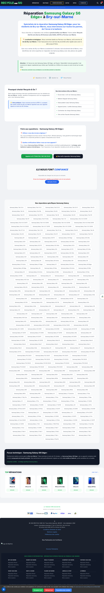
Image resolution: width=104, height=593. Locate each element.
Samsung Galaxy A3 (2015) (36, 340)
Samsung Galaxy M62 (72, 367)
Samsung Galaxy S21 (35, 253)
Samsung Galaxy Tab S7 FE (36, 215)
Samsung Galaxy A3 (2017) (87, 336)
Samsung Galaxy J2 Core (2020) (17, 420)
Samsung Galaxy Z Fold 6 (68, 427)
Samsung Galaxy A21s (83, 302)
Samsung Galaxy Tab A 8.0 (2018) (40, 222)
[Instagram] (52, 521)
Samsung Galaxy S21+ (20, 253)
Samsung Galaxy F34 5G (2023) (43, 363)
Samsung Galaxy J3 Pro (18, 416)
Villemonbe (69, 584)
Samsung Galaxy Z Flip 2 (85, 435)
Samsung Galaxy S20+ (84, 253)
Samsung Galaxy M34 (51, 374)
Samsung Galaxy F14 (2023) (61, 359)
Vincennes (51, 584)
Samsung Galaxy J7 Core (68, 397)
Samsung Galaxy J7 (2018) (85, 401)
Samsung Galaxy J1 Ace (18, 427)
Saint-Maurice (75, 584)
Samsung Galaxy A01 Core (67, 321)
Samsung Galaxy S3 (31, 275)
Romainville (92, 584)
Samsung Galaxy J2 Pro (86, 416)
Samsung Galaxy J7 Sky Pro (20, 397)
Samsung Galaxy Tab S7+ (18, 215)
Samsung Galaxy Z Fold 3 (36, 431)
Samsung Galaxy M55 (14, 370)
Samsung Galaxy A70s (83, 279)
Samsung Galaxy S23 (84, 245)
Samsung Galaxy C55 (60, 348)
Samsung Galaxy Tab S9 (69, 215)
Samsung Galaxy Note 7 (36, 344)
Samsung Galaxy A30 (21, 298)
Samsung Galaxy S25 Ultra (83, 237)
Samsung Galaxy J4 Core (18, 412)
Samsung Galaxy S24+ (84, 241)
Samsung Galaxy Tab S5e (34, 211)
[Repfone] (52, 545)
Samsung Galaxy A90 (73, 275)
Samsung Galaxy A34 (29, 294)
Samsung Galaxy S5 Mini (84, 268)
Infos (74, 3)
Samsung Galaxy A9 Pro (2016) (41, 325)
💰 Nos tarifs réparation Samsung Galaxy (68, 156)
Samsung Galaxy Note (31, 348)
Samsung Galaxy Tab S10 (85, 215)
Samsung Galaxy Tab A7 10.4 (17, 230)
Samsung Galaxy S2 (46, 275)
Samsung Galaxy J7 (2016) (36, 405)
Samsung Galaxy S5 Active (67, 268)
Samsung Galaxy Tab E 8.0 (68, 234)
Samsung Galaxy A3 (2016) (18, 340)
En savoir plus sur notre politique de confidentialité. (87, 586)
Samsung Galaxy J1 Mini (69, 424)
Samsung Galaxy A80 (88, 275)
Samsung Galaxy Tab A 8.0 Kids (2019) (84, 222)
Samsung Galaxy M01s (20, 393)
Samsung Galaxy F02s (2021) (69, 351)
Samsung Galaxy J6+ (70, 405)
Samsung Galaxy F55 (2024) (80, 363)
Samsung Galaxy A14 (15, 310)
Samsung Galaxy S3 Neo (83, 272)
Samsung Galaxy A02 (51, 321)
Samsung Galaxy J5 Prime (36, 408)
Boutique (45, 3)
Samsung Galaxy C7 (75, 348)
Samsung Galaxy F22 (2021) (43, 355)
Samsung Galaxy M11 (59, 386)
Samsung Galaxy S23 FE (35, 245)
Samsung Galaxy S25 (35, 241)
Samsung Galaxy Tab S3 (88, 207)
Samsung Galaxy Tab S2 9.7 (71, 207)
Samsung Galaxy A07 (36, 313)
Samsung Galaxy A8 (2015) (70, 329)
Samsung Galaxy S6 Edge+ (85, 264)
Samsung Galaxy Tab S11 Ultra (40, 218)
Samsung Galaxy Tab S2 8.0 (52, 207)
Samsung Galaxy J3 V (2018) (50, 412)
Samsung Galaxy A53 (81, 283)
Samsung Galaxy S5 (20, 272)
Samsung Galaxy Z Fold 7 (52, 427)
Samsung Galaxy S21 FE (67, 249)
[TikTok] (53, 521)
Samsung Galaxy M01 (35, 393)
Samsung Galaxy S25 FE (48, 237)
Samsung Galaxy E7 (33, 237)
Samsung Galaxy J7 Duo (84, 393)
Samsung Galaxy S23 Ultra (52, 245)
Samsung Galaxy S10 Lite (37, 256)
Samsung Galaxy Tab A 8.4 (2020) (20, 226)
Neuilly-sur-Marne (62, 584)
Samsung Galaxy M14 (14, 386)
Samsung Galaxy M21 (44, 382)
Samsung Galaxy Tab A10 (34, 234)
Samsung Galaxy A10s (73, 310)
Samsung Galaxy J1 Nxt (34, 424)
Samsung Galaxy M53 (44, 370)
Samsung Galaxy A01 (83, 321)
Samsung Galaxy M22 (14, 382)
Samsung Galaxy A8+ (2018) (16, 329)
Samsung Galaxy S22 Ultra (20, 249)
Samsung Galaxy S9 (36, 260)
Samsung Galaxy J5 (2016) (71, 408)
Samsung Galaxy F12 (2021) (88, 351)
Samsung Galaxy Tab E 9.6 (86, 234)
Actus (67, 3)
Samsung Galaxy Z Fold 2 (52, 431)
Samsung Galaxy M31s (21, 378)
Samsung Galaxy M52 (59, 370)
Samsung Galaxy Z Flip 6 (19, 435)
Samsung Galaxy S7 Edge (36, 264)
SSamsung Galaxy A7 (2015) (55, 332)
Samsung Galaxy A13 (29, 310)
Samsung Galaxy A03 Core (68, 317)
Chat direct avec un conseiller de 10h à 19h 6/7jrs (52, 7)
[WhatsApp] (49, 521)
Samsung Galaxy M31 (36, 378)
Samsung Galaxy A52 (53, 287)
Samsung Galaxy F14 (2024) (18, 367)
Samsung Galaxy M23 (82, 378)
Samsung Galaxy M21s (29, 382)
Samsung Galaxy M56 (87, 367)
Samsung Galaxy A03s (84, 317)
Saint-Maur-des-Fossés (84, 584)
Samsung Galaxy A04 (52, 317)
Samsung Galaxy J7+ (17, 401)
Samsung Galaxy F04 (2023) (43, 359)
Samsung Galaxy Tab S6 (51, 211)
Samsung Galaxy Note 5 (52, 344)
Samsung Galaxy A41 (59, 291)
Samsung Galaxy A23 (37, 302)
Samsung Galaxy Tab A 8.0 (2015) (78, 218)
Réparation (35, 3)
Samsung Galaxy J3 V (67, 412)
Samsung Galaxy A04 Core (20, 317)
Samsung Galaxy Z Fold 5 (85, 427)
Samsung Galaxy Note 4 (68, 344)
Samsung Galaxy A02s (36, 321)
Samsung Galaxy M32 (82, 374)
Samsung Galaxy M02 (82, 389)
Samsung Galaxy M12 (44, 386)
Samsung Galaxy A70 (22, 283)
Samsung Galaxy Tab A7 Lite (54, 230)
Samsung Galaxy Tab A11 (51, 234)
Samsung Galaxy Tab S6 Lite (69, 211)
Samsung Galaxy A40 (74, 291)
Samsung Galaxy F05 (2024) (37, 367)
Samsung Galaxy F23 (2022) (79, 355)
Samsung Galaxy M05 (51, 389)
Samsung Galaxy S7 (52, 264)
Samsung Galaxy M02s (67, 389)
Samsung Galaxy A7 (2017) (19, 332)
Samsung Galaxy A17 (60, 306)
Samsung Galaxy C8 (89, 348)
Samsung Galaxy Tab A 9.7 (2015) (41, 226)
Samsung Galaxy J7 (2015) (54, 405)
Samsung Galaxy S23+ (69, 245)
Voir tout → (95, 472)
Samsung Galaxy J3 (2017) (69, 416)
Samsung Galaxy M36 (21, 374)
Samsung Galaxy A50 (30, 291)
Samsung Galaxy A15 (89, 306)
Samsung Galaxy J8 (50, 393)
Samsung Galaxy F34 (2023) (23, 363)
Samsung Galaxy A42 (44, 291)
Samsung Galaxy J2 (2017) (88, 420)
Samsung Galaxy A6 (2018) (16, 336)
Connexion (83, 2)
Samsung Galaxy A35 (14, 294)
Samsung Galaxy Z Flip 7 (85, 431)
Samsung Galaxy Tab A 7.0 (59, 218)
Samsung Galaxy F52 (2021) (24, 355)
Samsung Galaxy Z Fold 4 (19, 431)
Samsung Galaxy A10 (22, 313)
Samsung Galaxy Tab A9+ (17, 234)
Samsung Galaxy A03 (20, 321)
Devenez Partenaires (52, 549)
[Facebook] (51, 521)
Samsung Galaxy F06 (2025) (55, 367)
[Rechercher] (97, 2)
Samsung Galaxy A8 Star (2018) (62, 325)
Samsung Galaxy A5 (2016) (52, 336)
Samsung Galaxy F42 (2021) (61, 355)
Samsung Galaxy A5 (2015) (70, 336)
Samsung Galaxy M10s (74, 386)
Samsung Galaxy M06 (36, 389)
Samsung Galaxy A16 (75, 306)
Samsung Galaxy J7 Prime (67, 401)
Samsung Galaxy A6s (71, 332)
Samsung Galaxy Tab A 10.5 (36, 230)
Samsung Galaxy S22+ (36, 249)
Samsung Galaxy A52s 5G (20, 287)
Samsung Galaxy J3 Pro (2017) (84, 412)
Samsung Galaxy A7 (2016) (37, 332)
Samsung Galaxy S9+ (21, 260)
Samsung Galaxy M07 (21, 389)
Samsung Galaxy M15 (89, 382)
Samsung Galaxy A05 (82, 313)
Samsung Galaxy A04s (36, 317)
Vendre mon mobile (57, 2)
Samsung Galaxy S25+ (20, 241)
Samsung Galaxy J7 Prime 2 (50, 401)
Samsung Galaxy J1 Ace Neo (86, 424)
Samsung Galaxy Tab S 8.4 (16, 207)
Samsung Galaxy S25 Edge (65, 237)
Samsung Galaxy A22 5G (52, 302)
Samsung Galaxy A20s (14, 306)
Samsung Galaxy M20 (59, 382)
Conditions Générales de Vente (52, 529)
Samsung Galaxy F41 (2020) (32, 351)
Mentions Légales (52, 532)
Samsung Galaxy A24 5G (67, 298)
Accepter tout (38, 590)
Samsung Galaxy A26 (36, 298)
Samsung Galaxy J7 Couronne (66, 393)
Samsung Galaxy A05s (66, 313)
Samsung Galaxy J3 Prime (34, 416)
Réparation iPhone (12, 562)
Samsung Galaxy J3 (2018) (52, 416)
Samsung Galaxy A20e (30, 306)
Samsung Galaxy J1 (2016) (35, 427)
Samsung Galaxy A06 (51, 313)
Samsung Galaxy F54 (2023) (79, 359)
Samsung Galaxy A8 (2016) (52, 329)
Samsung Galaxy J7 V (36, 397)
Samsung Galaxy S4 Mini (52, 272)
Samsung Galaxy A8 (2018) (34, 329)
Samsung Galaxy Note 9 (87, 340)
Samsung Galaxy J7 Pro (33, 401)
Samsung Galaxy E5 (19, 237)
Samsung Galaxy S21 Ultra (84, 249)
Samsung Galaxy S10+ (68, 256)
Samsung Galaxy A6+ (86, 332)
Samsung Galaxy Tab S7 (86, 211)
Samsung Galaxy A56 (37, 283)
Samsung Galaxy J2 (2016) (17, 424)
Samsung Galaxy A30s (89, 294)
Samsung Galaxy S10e (52, 256)
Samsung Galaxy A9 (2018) (23, 325)
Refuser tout (49, 590)
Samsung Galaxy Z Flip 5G (52, 439)
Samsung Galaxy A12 (44, 310)
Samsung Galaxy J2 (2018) (70, 420)
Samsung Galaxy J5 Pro (86, 405)
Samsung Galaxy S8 (83, 260)
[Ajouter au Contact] (48, 521)
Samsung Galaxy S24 (20, 245)
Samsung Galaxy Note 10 (70, 340)
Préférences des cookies (52, 534)
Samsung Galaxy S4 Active (35, 272)
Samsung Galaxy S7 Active (19, 264)
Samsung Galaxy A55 (52, 283)
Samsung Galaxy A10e (88, 310)
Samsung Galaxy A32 (59, 294)
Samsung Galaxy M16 (75, 382)
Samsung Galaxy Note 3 (84, 344)
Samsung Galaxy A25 (51, 298)
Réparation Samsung (13, 564)
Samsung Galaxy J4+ (33, 412)
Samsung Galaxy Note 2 (16, 348)
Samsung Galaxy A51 (84, 287)
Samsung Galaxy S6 (35, 268)
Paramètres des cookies (63, 590)
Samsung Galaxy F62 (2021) (51, 351)
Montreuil (56, 584)
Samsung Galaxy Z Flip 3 (68, 435)
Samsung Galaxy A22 (68, 302)
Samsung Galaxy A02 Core (22, 279)
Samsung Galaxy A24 (82, 298)
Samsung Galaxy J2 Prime (53, 420)
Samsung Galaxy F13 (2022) (24, 359)
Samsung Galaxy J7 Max (85, 397)
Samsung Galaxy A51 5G (69, 287)
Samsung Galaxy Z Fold (69, 431)
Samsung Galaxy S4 (68, 272)
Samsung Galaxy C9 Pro (15, 351)
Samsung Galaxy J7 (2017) (19, 405)
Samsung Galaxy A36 (89, 291)
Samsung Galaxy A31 (74, 294)
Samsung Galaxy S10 (83, 256)
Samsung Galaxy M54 (29, 370)
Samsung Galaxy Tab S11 (23, 218)
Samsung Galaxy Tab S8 (53, 215)
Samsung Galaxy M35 (36, 374)
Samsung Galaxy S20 (21, 256)
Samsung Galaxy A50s (14, 291)
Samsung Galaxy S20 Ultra (67, 253)
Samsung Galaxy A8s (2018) (81, 325)
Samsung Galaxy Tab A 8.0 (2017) (18, 222)
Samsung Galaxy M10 (89, 386)
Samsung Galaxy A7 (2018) (88, 329)
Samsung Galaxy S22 (51, 249)
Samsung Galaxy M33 (67, 374)
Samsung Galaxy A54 (66, 283)
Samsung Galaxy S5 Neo (50, 268)
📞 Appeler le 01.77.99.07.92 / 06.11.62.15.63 (37, 156)
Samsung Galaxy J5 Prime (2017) (17, 408)
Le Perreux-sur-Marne (43, 584)
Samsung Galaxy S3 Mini (16, 275)
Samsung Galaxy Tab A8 (71, 230)
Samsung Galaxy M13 (29, 386)
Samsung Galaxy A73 (38, 279)
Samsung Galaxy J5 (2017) (53, 408)
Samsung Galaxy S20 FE (50, 253)
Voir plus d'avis (52, 182)
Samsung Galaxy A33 (44, 294)
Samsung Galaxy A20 (45, 306)
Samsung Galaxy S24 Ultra (67, 241)
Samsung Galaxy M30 (67, 378)
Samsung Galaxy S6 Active (67, 264)
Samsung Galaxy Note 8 (20, 344)
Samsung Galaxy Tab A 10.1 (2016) (62, 226)
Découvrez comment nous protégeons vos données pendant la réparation (41, 69)
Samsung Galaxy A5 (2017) (34, 336)
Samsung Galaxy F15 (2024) (62, 363)
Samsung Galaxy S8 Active (52, 260)
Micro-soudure (11, 566)
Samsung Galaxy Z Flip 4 (52, 435)
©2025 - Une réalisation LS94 (66, 523)
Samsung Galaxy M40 (89, 370)
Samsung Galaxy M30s (52, 378)
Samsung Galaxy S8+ (68, 260)
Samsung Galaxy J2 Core (36, 420)
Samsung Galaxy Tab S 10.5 (34, 207)
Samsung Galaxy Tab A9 (88, 230)
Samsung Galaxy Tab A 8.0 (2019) (61, 222)
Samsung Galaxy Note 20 (53, 340)
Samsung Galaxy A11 (59, 310)
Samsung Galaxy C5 (46, 348)
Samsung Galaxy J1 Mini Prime (51, 424)
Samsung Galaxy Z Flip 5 (35, 435)
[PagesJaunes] (55, 521)
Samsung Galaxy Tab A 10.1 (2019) (84, 226)
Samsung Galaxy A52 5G (37, 287)
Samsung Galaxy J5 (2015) (88, 408)
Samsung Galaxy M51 (74, 370)
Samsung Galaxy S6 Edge (19, 268)
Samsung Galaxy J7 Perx (52, 397)
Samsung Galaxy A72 (53, 279)
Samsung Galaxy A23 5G (21, 302)
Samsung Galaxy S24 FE (50, 241)
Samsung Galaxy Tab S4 (18, 211)
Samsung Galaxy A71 (68, 279)
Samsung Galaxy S (59, 275)
